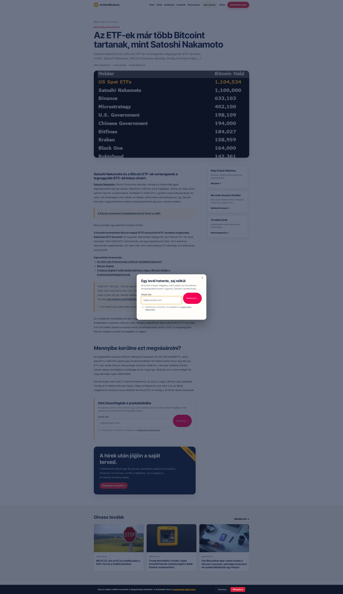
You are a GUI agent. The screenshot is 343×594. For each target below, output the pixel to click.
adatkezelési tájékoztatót (184, 589)
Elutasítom (222, 589)
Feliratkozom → (192, 298)
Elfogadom (238, 589)
